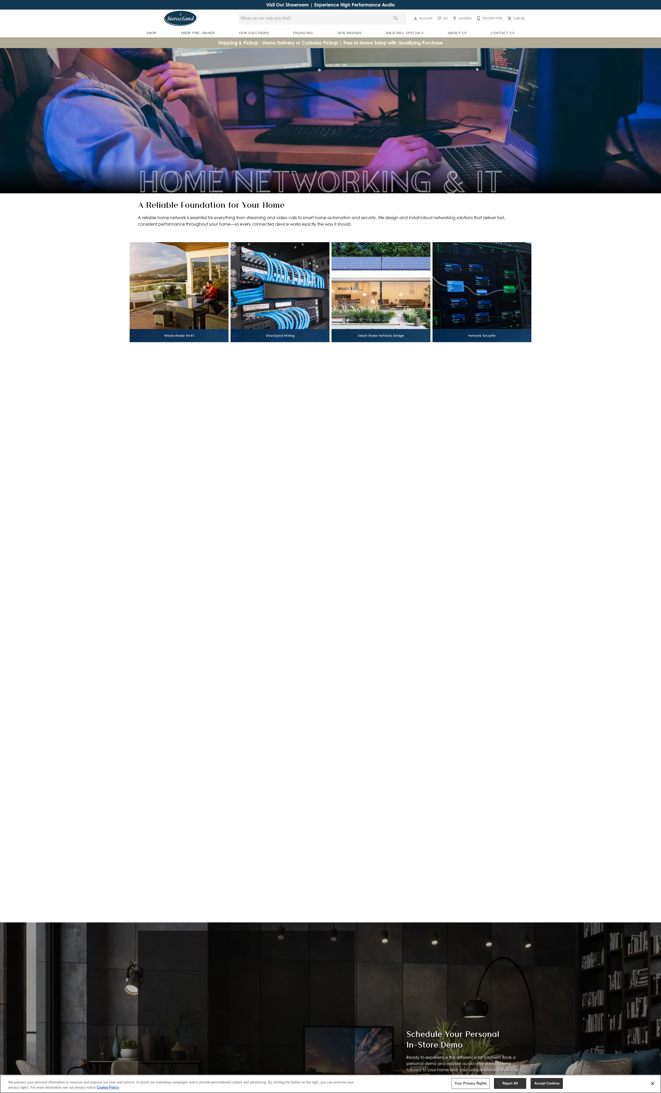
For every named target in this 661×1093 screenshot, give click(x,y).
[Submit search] (396, 18)
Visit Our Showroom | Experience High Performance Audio (330, 4)
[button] (415, 18)
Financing (303, 32)
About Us (457, 32)
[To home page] (180, 18)
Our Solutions (254, 32)
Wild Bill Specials (405, 32)
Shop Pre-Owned (198, 32)
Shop (151, 32)
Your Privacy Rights (470, 1083)
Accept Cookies (547, 1083)
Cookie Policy (108, 1087)
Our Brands (349, 32)
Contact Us (503, 32)
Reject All (510, 1083)
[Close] (652, 1083)
